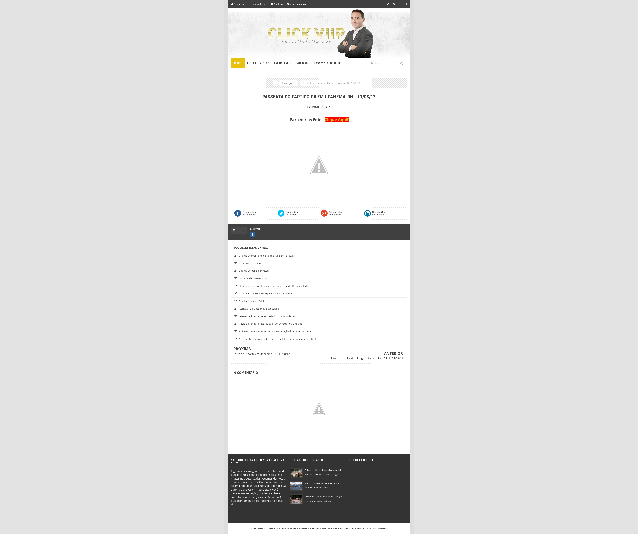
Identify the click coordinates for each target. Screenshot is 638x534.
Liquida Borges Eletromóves (254, 270)
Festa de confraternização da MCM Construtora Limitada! (271, 323)
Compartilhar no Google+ (336, 213)
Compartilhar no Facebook (249, 213)
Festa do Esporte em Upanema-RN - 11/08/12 (261, 354)
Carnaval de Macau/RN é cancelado (259, 308)
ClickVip (255, 229)
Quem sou (239, 4)
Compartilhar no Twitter (292, 213)
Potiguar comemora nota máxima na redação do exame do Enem (275, 331)
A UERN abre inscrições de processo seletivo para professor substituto (278, 339)
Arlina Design (378, 528)
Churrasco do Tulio (250, 263)
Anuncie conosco (298, 4)
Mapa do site (259, 4)
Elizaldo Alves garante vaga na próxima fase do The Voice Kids (273, 286)
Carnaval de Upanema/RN (253, 278)
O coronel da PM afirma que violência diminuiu (265, 293)
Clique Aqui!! (337, 119)
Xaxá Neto (344, 528)
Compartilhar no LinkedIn (379, 213)
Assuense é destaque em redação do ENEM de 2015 (268, 316)
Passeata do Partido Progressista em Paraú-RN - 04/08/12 (367, 358)
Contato (278, 4)
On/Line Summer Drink (251, 301)
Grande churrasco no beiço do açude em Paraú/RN (267, 255)
